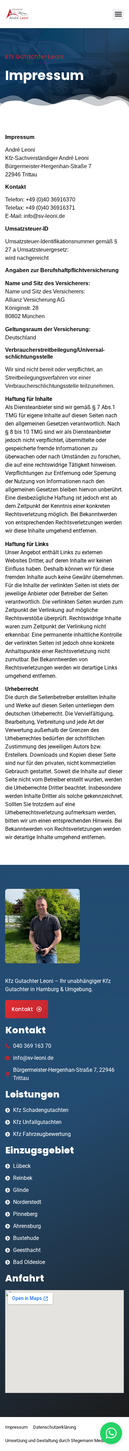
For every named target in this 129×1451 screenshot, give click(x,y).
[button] (118, 14)
